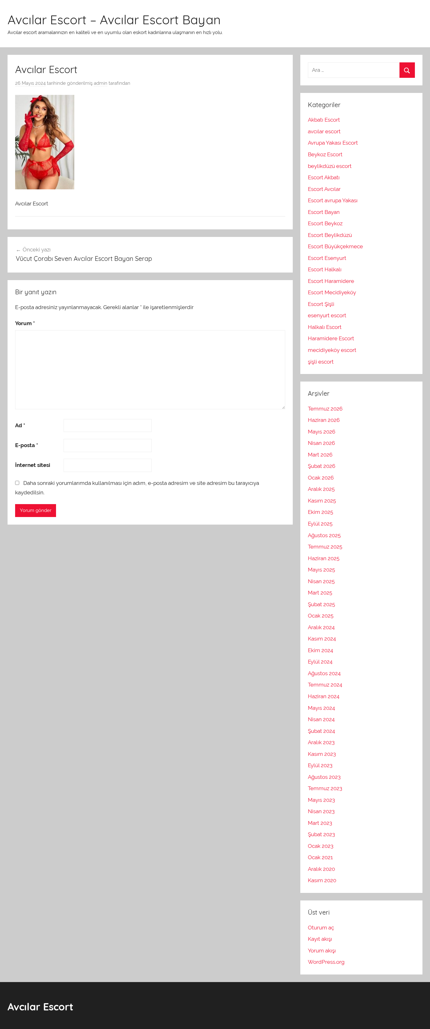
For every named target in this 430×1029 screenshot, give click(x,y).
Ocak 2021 (320, 857)
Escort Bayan (324, 212)
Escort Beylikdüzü (330, 235)
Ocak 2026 (321, 477)
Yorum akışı (322, 950)
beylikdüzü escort (330, 166)
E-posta (26, 445)
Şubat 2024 (321, 731)
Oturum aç (321, 927)
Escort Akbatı (324, 177)
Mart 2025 (320, 592)
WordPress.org (326, 962)
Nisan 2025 (321, 581)
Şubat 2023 (321, 834)
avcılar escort (324, 131)
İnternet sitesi (32, 465)
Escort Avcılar (324, 189)
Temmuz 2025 (325, 546)
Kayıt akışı (320, 939)
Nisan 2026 (321, 443)
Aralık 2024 (321, 627)
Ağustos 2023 (324, 777)
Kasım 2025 (322, 500)
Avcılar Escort (40, 1006)
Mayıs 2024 (321, 708)
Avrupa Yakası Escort (333, 143)
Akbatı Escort (324, 120)
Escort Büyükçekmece (335, 246)
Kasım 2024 (322, 638)
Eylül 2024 (320, 661)
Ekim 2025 (320, 512)
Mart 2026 (320, 454)
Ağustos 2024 (324, 673)
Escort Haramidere (331, 281)
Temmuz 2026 (325, 408)
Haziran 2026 (324, 420)
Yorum (25, 323)
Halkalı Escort (325, 327)
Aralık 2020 (321, 869)
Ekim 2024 (320, 650)
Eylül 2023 (320, 765)
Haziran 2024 (323, 696)
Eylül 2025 (320, 523)
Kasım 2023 (322, 754)
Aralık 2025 (321, 489)
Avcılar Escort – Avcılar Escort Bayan (114, 19)
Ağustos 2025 (324, 535)
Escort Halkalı (325, 269)
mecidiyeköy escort (332, 350)
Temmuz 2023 (325, 788)
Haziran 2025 (323, 558)
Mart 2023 (320, 823)
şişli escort (321, 362)
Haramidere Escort (331, 338)
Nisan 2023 (321, 811)
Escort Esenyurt (327, 258)
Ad (20, 425)
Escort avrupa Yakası (333, 200)
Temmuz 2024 (325, 684)
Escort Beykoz (325, 223)
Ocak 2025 (320, 615)
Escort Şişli (321, 304)
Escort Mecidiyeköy (332, 292)
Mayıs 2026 (321, 431)
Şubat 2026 (321, 466)
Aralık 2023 (321, 742)
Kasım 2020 (322, 880)
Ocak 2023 (320, 846)
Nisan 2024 (321, 719)
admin (100, 83)
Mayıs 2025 (321, 569)
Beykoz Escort (325, 154)
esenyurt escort (327, 315)
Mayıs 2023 (321, 800)
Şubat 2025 (321, 604)
